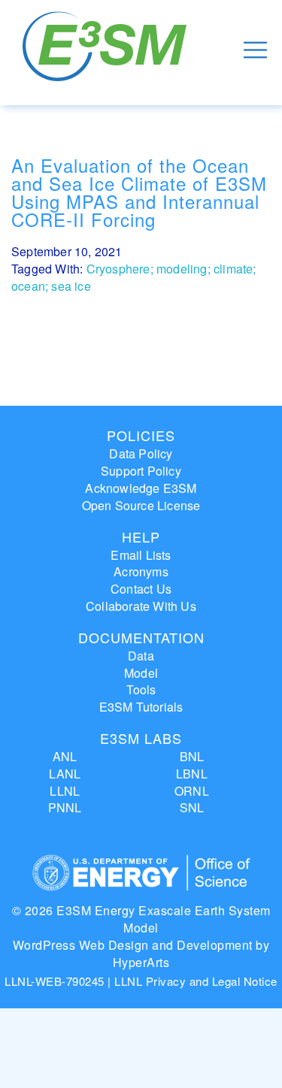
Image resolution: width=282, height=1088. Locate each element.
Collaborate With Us (141, 606)
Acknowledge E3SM (140, 488)
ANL (65, 756)
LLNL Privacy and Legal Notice (195, 981)
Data (141, 655)
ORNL (191, 790)
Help (141, 536)
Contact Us (141, 588)
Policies (141, 435)
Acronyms (141, 571)
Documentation (141, 637)
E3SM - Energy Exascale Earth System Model (107, 50)
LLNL (65, 790)
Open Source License (141, 505)
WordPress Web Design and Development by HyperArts (141, 953)
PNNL (65, 807)
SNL (192, 807)
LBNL (192, 773)
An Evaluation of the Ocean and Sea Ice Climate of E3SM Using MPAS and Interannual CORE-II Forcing (139, 192)
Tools (141, 689)
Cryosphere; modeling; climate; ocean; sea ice (133, 277)
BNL (192, 756)
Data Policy (140, 453)
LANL (64, 773)
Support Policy (141, 470)
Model (141, 673)
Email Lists (141, 555)
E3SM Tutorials (141, 706)
